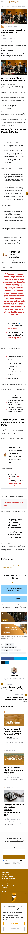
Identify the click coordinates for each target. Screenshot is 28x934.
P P (7, 876)
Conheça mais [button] (7, 632)
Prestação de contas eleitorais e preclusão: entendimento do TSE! (14, 809)
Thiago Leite (6, 35)
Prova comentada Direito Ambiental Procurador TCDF (12, 731)
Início (2, 6)
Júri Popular (4, 653)
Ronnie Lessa (22, 653)
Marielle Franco (13, 653)
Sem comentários (6, 41)
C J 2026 (8, 880)
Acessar (5, 620)
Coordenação (9, 737)
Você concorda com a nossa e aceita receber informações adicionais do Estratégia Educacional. (15, 862)
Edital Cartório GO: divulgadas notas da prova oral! (13, 770)
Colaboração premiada (7, 650)
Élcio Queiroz (17, 650)
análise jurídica (9, 644)
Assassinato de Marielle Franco (9, 647)
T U (5, 874)
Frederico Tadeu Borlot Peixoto (13, 818)
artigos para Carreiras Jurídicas (17, 582)
